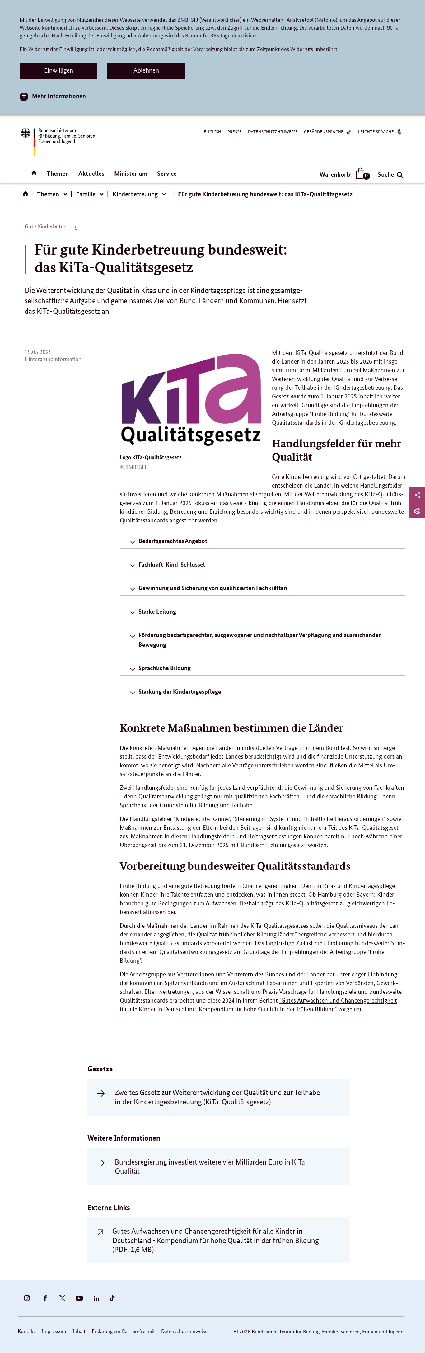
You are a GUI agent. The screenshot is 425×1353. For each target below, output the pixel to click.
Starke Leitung (157, 611)
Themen (58, 173)
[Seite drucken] (417, 510)
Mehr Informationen (59, 96)
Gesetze (100, 1068)
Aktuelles (91, 173)
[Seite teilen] (417, 495)
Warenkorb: (343, 174)
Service (167, 173)
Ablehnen (146, 70)
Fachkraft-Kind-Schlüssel (171, 564)
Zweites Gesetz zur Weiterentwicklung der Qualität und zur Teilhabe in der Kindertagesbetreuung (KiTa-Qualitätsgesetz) (217, 1097)
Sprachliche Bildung (164, 668)
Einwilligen (58, 70)
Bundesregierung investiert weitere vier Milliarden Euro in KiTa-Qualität (211, 1166)
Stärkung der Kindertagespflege (179, 691)
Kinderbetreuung (135, 194)
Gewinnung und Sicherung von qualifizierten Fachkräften (212, 588)
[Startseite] (26, 196)
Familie (86, 194)
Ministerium (130, 173)
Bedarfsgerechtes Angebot (172, 541)
